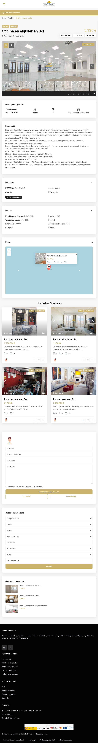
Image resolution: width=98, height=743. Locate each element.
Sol (23, 36)
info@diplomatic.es (12, 718)
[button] (49, 267)
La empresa (6, 659)
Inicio (4, 687)
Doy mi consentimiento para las (25, 486)
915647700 (9, 714)
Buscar (49, 566)
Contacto (5, 698)
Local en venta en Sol (15, 339)
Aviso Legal (32, 740)
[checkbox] (6, 486)
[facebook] (4, 647)
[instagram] (10, 647)
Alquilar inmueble (8, 690)
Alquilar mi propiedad (10, 667)
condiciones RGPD (36, 486)
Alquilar (10, 18)
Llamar (27, 497)
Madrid (18, 36)
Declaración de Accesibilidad (13, 740)
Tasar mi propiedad (9, 670)
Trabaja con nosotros (10, 674)
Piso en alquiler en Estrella (30, 596)
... (28, 349)
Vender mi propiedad (10, 663)
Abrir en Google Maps (13, 197)
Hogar (4, 18)
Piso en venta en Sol (64, 399)
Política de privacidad (47, 740)
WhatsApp (72, 497)
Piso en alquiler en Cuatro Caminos (33, 606)
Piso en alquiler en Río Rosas (31, 586)
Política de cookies (65, 740)
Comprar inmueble (9, 694)
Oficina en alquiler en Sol (57, 255)
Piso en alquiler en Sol (65, 339)
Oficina (5, 26)
